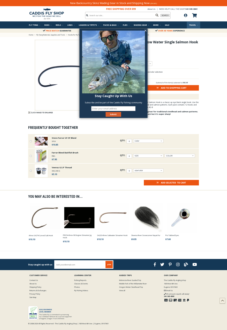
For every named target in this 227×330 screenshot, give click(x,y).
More (156, 25)
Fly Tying (33, 25)
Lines (70, 25)
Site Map (32, 297)
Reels (58, 25)
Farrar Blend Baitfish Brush (65, 152)
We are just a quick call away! (176, 295)
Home (31, 35)
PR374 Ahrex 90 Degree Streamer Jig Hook (77, 236)
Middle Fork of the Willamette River (133, 283)
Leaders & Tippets (88, 25)
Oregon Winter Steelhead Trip (131, 287)
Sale (167, 25)
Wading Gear (140, 25)
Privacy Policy (34, 294)
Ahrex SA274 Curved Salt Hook (41, 235)
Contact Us (33, 280)
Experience (171, 30)
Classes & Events (81, 283)
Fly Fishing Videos (81, 290)
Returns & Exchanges (37, 290)
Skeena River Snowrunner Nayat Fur (145, 235)
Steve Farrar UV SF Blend (64, 138)
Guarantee (58, 30)
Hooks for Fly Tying (75, 35)
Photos (77, 287)
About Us (151, 9)
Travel (192, 25)
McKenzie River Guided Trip (130, 280)
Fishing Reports (80, 280)
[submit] (157, 15)
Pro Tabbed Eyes (172, 235)
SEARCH (165, 15)
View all (122, 290)
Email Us (169, 290)
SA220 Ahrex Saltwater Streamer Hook (112, 235)
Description (131, 96)
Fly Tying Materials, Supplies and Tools (50, 35)
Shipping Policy (35, 287)
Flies (125, 25)
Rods (46, 25)
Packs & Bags (110, 25)
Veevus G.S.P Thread (62, 167)
